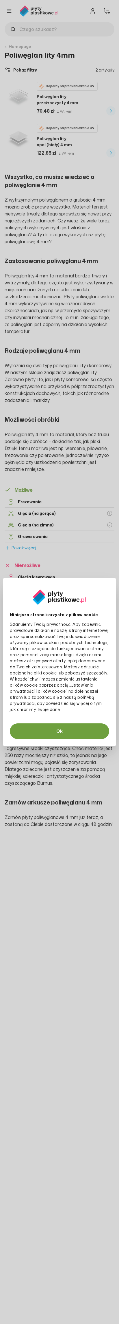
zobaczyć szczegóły (86, 673)
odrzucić (90, 667)
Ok (59, 731)
